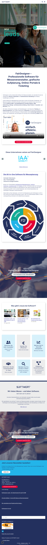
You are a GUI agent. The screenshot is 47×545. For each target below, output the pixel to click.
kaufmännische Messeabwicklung (23, 184)
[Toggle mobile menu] (44, 1)
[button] (2, 159)
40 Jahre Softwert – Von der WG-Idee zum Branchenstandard (23, 320)
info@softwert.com (9, 484)
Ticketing (20, 186)
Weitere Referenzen (23, 166)
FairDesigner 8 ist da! (6, 508)
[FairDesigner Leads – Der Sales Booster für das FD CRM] (10, 313)
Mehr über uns (23, 406)
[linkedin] (3, 531)
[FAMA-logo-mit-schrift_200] (7, 523)
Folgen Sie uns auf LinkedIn (8, 533)
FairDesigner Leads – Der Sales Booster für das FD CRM (9, 320)
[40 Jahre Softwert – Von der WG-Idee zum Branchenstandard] (23, 313)
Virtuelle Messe (6, 540)
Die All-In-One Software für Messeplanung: (20, 174)
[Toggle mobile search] (42, 1)
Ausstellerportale (12, 186)
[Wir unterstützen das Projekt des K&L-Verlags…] (37, 313)
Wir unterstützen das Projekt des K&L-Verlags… (12, 503)
